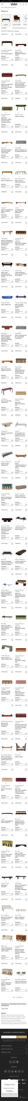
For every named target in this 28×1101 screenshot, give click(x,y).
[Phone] (10, 1062)
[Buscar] (20, 4)
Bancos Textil (5, 1008)
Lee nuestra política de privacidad (19, 1040)
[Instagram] (5, 1071)
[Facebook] (8, 1071)
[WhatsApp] (14, 1062)
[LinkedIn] (15, 1071)
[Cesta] (26, 4)
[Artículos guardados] (23, 4)
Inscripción (21, 1037)
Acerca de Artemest (6, 1)
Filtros (4, 28)
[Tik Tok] (12, 1071)
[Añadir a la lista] (12, 34)
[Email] (17, 1062)
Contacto (24, 1)
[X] (22, 1071)
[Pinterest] (19, 1071)
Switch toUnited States (9, 1094)
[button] (25, 20)
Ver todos (17, 31)
